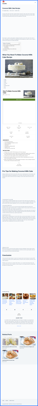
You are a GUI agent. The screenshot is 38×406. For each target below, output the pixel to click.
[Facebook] (6, 310)
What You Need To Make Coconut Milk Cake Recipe (11, 44)
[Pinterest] (23, 310)
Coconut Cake (17, 10)
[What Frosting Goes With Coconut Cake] (10, 340)
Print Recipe (19, 99)
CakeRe (4, 3)
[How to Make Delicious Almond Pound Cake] (26, 296)
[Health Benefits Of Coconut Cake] (10, 354)
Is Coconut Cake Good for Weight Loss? (27, 346)
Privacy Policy (11, 400)
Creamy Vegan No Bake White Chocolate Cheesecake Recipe (32, 302)
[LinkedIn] (31, 310)
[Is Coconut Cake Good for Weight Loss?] (28, 340)
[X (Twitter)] (15, 310)
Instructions (7, 47)
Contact (7, 400)
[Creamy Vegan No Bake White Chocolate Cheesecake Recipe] (33, 296)
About (3, 400)
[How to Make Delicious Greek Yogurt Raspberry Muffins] (12, 296)
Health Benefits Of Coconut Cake (8, 360)
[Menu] (35, 2)
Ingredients (7, 46)
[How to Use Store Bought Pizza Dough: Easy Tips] (5, 296)
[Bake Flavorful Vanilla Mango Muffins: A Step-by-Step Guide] (19, 296)
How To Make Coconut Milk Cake (9, 45)
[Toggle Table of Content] (19, 43)
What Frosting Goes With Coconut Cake (9, 346)
